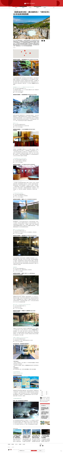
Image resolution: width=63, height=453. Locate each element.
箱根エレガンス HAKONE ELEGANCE (18, 229)
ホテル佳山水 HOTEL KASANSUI (18, 193)
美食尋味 (23, 7)
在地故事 (45, 7)
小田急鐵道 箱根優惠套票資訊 (17, 398)
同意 (33, 450)
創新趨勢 (37, 7)
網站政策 (13, 447)
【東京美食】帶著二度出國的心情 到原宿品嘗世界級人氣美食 (44, 412)
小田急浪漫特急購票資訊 (16, 371)
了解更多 (40, 450)
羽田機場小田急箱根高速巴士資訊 (17, 373)
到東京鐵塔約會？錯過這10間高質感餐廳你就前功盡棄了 (44, 408)
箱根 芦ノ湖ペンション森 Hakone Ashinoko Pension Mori (22, 304)
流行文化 (30, 7)
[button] (29, 53)
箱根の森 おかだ (15, 123)
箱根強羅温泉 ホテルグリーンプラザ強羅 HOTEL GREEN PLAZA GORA (23, 87)
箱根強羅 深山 (15, 267)
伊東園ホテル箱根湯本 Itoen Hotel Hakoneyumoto (20, 337)
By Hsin (14, 47)
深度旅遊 (16, 7)
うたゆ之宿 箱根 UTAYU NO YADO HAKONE (19, 158)
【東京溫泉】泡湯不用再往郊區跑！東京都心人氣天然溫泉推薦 (44, 417)
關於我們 (9, 447)
